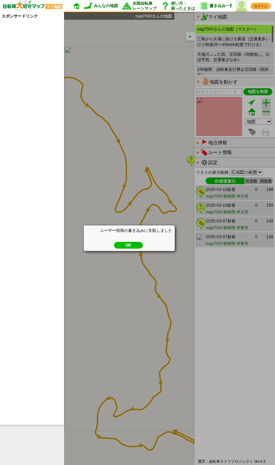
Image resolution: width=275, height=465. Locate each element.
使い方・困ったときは (183, 5)
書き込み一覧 (222, 5)
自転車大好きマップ (30, 6)
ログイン (260, 6)
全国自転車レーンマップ (144, 5)
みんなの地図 (106, 5)
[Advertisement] (28, 119)
